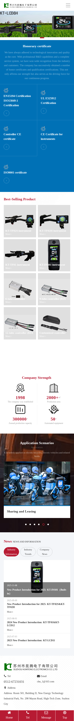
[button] (30, 37)
